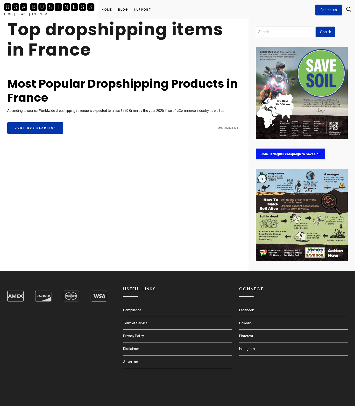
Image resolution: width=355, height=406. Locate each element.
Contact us (328, 10)
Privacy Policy (133, 336)
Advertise (130, 362)
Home (107, 9)
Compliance (132, 310)
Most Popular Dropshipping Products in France (122, 91)
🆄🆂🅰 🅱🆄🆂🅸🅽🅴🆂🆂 (49, 7)
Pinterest (246, 336)
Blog (123, 9)
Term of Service (135, 323)
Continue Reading (34, 128)
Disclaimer (131, 349)
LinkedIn (245, 323)
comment (230, 128)
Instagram (247, 349)
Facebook (246, 310)
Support (142, 9)
